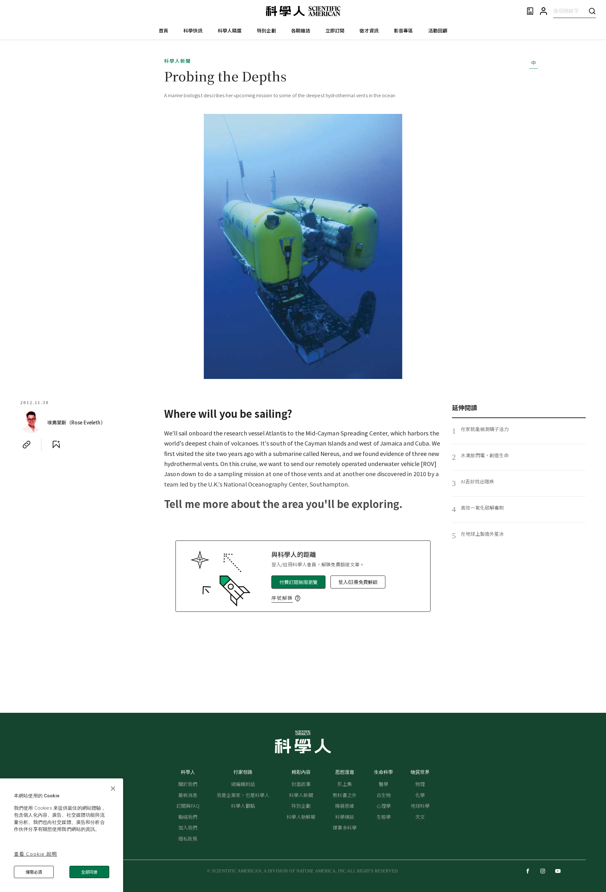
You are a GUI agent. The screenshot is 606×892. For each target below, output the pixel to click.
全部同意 (89, 872)
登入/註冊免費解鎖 (357, 582)
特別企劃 (266, 30)
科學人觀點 (243, 805)
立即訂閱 (335, 30)
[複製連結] (26, 444)
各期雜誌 (300, 30)
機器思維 (344, 805)
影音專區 (403, 30)
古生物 (384, 795)
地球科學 (420, 805)
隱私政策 (188, 838)
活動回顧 (438, 30)
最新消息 (188, 795)
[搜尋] (592, 11)
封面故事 (301, 784)
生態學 (384, 816)
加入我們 (188, 827)
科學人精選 (230, 30)
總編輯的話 (243, 784)
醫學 (383, 784)
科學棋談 (344, 816)
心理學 (384, 805)
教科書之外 (345, 795)
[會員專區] (543, 11)
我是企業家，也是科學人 (243, 795)
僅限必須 (34, 872)
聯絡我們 (188, 816)
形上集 (344, 784)
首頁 (163, 30)
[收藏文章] (56, 444)
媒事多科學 (345, 827)
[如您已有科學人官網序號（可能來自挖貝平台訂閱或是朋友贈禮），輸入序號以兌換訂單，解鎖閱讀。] (297, 598)
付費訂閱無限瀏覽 (298, 582)
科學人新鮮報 (301, 816)
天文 (420, 816)
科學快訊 (193, 30)
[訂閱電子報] (530, 11)
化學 (420, 795)
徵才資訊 (369, 30)
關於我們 (188, 784)
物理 (420, 784)
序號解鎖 (282, 597)
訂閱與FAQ (187, 805)
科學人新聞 (177, 60)
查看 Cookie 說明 (35, 853)
